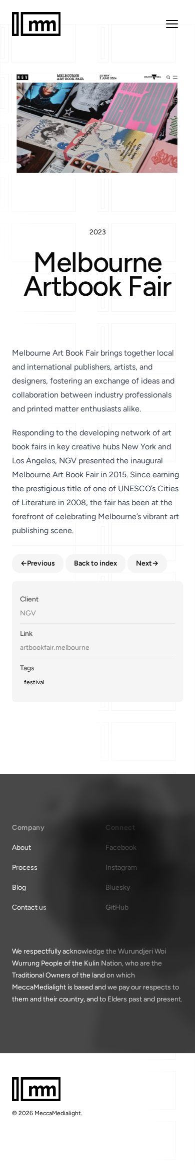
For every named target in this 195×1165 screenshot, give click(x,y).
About (21, 847)
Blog (19, 887)
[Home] (36, 24)
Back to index (95, 563)
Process (25, 867)
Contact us (29, 907)
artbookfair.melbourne (55, 647)
